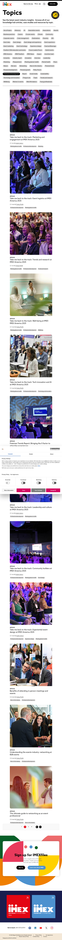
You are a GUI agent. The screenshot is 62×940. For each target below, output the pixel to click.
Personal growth (25, 70)
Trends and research (46, 77)
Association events (34, 30)
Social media (33, 74)
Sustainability (45, 74)
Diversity (45, 38)
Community (49, 34)
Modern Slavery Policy (24, 936)
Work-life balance (32, 81)
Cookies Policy (36, 936)
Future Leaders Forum (35, 50)
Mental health (46, 62)
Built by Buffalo (12, 938)
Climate (40, 34)
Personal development (10, 70)
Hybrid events (49, 50)
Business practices (9, 34)
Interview (37, 58)
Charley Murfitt (19, 204)
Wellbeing (7, 81)
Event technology (22, 46)
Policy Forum (37, 70)
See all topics (7, 30)
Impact (39, 54)
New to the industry (36, 66)
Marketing (7, 62)
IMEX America (8, 54)
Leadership (46, 58)
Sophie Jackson (19, 143)
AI (24, 30)
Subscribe (52, 4)
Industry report (17, 58)
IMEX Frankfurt (19, 54)
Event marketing (8, 46)
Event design (17, 42)
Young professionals (46, 81)
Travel (35, 77)
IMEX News (30, 54)
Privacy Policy (39, 935)
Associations (46, 30)
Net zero (13, 66)
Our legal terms (49, 935)
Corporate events (9, 38)
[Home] (7, 4)
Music (55, 62)
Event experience (49, 42)
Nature (6, 66)
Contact (45, 936)
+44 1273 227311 (20, 927)
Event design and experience (32, 42)
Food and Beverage (50, 46)
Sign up (21, 867)
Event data (7, 42)
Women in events (18, 81)
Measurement (17, 62)
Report (24, 74)
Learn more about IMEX (36, 867)
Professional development (11, 74)
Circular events (30, 34)
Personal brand (49, 66)
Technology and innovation (12, 77)
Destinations (36, 38)
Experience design (35, 46)
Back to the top (28, 4)
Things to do (26, 77)
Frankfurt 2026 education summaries (15, 50)
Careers (20, 34)
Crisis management (23, 38)
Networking (23, 66)
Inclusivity (7, 58)
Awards (56, 30)
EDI (52, 38)
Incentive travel (49, 54)
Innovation (28, 58)
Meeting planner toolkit (32, 62)
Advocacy (17, 30)
